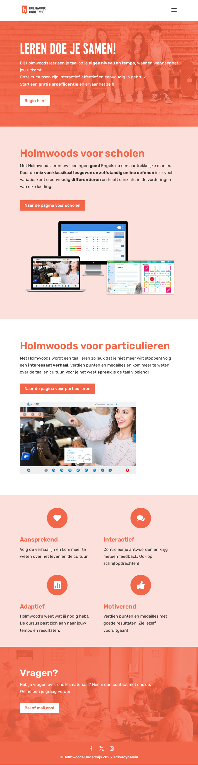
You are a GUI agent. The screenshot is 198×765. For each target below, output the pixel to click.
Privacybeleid (126, 757)
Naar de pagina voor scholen (52, 205)
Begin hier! (35, 100)
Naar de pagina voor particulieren (57, 388)
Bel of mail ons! (39, 707)
